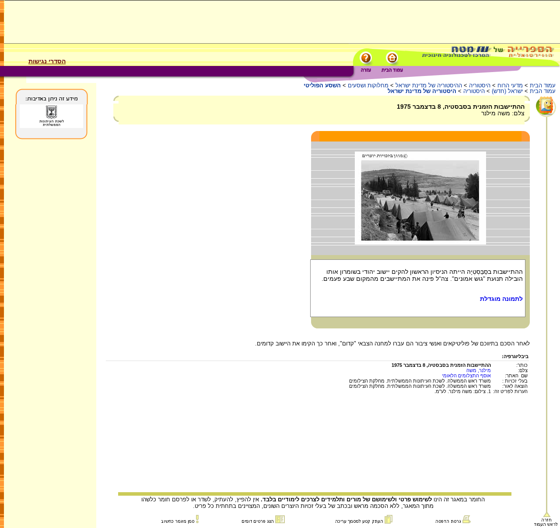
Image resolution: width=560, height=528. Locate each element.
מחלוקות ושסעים (368, 85)
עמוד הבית (543, 85)
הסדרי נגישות (47, 61)
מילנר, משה (478, 370)
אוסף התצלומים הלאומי (466, 375)
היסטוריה (479, 85)
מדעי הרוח (510, 85)
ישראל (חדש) (507, 91)
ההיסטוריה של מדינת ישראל (429, 85)
